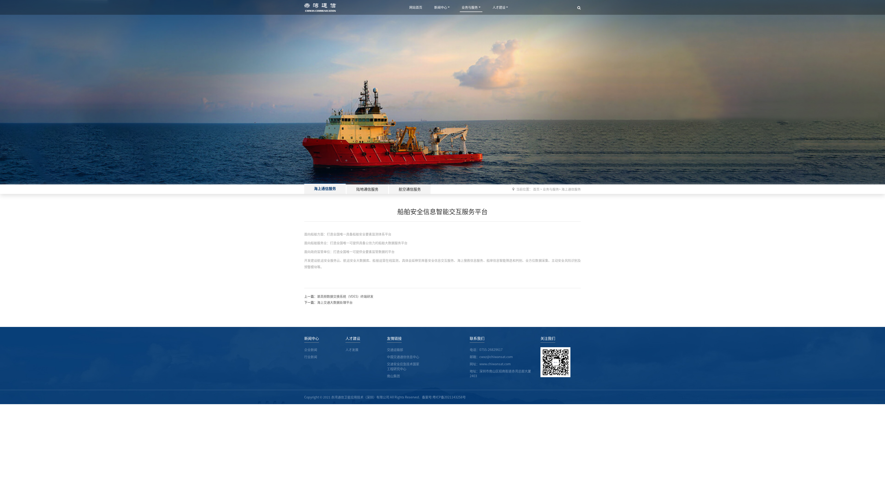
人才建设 (499, 7)
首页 (536, 189)
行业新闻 (310, 356)
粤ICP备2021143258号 (449, 397)
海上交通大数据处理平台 (335, 302)
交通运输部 (395, 349)
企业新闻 (310, 349)
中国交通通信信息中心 (403, 356)
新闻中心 (440, 7)
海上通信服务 (325, 188)
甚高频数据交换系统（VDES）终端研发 (345, 296)
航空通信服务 (410, 189)
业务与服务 (470, 7)
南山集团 (393, 376)
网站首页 (415, 7)
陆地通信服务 (367, 189)
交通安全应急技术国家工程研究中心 (403, 366)
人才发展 (351, 349)
